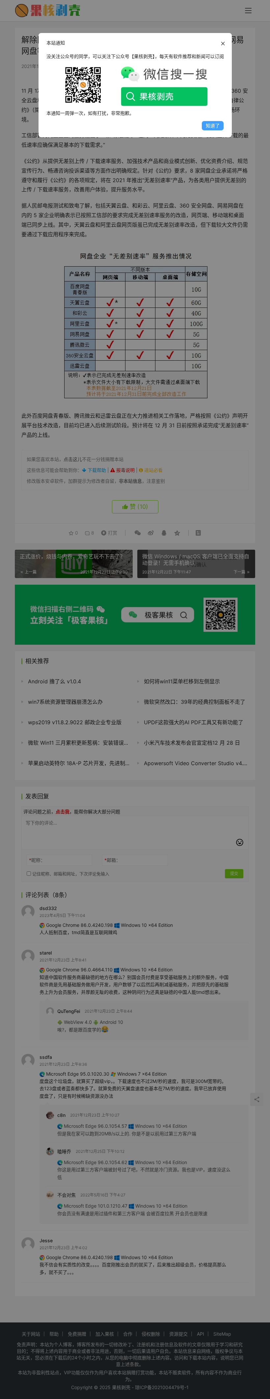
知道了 (213, 125)
